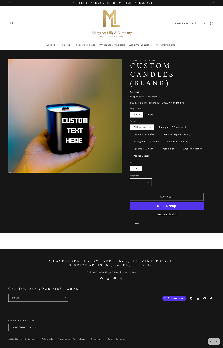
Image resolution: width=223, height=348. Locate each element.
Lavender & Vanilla (177, 141)
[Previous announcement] (9, 3)
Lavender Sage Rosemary (176, 134)
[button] (12, 23)
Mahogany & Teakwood (146, 141)
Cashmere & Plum (143, 148)
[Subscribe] (64, 298)
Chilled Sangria (142, 127)
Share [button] (136, 223)
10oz (136, 168)
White (136, 114)
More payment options (167, 214)
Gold (151, 114)
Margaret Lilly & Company (26, 339)
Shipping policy (98, 339)
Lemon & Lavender (143, 134)
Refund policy (48, 339)
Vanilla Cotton (141, 155)
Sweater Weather (192, 148)
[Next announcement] (214, 3)
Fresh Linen (168, 148)
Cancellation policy (116, 339)
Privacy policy (64, 339)
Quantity (134, 175)
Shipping (134, 96)
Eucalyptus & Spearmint (172, 127)
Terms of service (80, 339)
